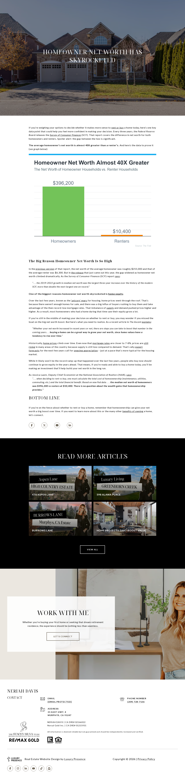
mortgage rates (101, 343)
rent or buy (117, 127)
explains (146, 321)
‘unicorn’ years (79, 300)
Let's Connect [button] (63, 636)
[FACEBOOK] (10, 768)
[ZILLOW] (49, 768)
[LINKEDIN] (26, 768)
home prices (50, 343)
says (117, 276)
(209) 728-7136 (136, 701)
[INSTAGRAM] (18, 768)
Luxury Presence (75, 759)
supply (110, 307)
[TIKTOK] (41, 768)
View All (92, 549)
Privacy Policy (146, 759)
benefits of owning (132, 411)
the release (77, 272)
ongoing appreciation (86, 350)
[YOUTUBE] (33, 768)
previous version (45, 268)
